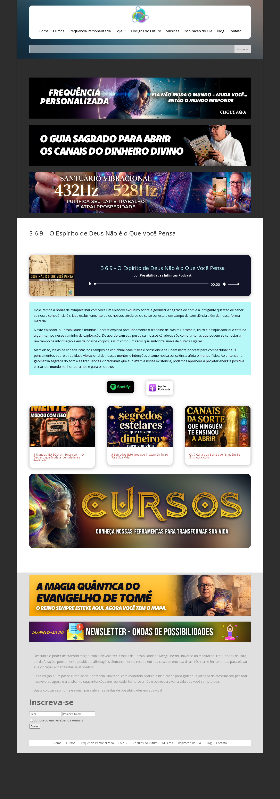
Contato (235, 31)
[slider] (232, 284)
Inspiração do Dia (198, 31)
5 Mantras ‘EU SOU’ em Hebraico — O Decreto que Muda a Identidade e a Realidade (58, 457)
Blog (220, 31)
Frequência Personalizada (90, 31)
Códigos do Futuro (146, 31)
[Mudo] (224, 284)
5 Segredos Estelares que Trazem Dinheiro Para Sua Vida (139, 456)
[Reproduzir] (90, 283)
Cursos (58, 31)
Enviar (35, 726)
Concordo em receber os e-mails (58, 720)
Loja (118, 31)
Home (44, 31)
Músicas (172, 31)
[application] (162, 284)
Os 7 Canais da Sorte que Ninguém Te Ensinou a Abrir (214, 456)
